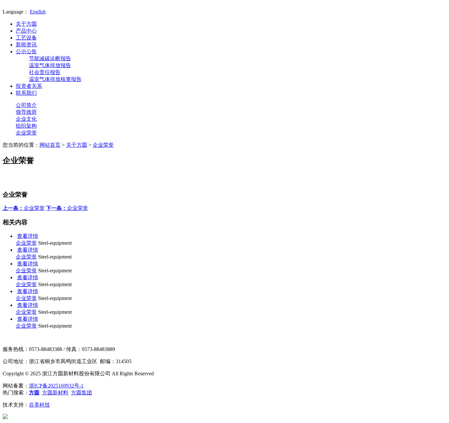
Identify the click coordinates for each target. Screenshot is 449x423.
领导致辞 (26, 112)
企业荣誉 (26, 133)
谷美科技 (39, 405)
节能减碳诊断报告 (50, 58)
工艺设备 (26, 37)
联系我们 (26, 93)
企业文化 (26, 119)
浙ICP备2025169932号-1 (56, 385)
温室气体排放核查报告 (55, 79)
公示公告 (26, 51)
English (38, 11)
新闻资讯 (26, 44)
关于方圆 (26, 24)
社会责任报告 (44, 72)
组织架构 (26, 126)
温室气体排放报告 (50, 65)
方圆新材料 (55, 392)
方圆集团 (81, 392)
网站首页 (49, 145)
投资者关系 (29, 86)
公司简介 (26, 105)
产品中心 (26, 31)
